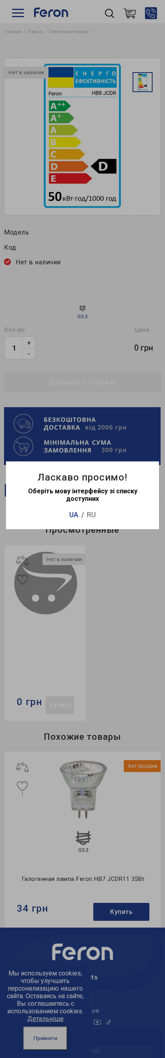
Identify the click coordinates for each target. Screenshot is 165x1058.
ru (91, 514)
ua (73, 514)
